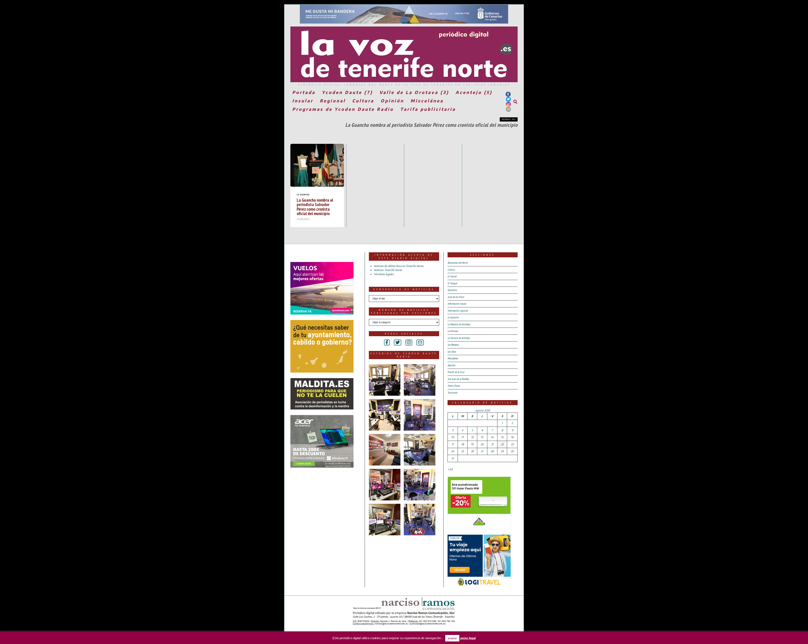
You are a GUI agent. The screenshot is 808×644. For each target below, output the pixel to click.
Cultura (363, 100)
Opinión (392, 100)
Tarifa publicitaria (428, 109)
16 (512, 437)
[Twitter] (508, 99)
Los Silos (452, 351)
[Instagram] (508, 104)
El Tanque (452, 283)
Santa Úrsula (454, 385)
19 (472, 444)
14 (492, 437)
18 (462, 444)
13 (482, 437)
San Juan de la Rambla (458, 379)
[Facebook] (508, 94)
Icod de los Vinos (456, 297)
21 (492, 444)
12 (472, 437)
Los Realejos (453, 344)
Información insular (457, 303)
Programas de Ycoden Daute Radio (343, 109)
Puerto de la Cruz (456, 372)
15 (502, 437)
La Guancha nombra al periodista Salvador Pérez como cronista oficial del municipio (315, 206)
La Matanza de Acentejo (459, 324)
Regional (333, 100)
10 (452, 437)
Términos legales (384, 274)
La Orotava (453, 331)
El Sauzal (452, 276)
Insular (302, 100)
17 (453, 444)
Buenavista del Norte (458, 262)
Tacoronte (452, 392)
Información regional (458, 310)
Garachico (452, 290)
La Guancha (303, 194)
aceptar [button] (452, 638)
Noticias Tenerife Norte (388, 270)
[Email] (508, 109)
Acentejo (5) (474, 92)
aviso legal (468, 638)
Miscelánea (427, 100)
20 (482, 444)
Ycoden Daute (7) (347, 92)
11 (462, 437)
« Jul (450, 469)
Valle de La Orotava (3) (414, 92)
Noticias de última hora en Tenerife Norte (399, 266)
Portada (303, 92)
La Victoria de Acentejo (459, 338)
